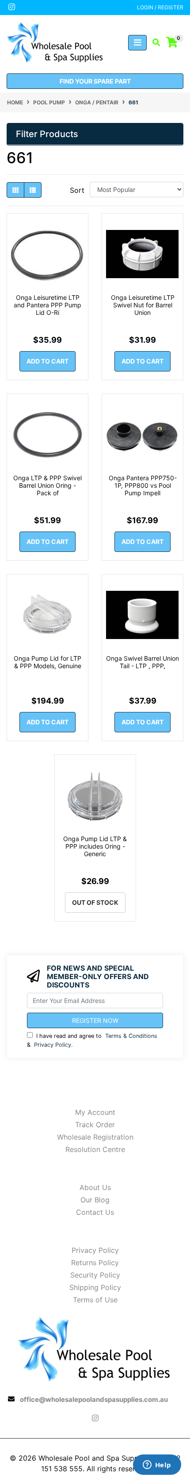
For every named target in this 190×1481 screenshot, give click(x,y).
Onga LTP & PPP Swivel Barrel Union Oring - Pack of (47, 485)
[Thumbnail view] (15, 190)
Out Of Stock (95, 902)
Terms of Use (95, 1299)
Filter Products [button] (47, 134)
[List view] (33, 190)
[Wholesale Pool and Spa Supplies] (55, 41)
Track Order (95, 1124)
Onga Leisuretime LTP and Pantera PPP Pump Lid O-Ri (47, 305)
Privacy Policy (52, 1044)
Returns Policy (95, 1262)
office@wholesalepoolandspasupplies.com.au (94, 1399)
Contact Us (95, 1212)
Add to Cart (47, 361)
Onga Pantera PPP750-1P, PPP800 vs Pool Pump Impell (143, 485)
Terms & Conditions (131, 1036)
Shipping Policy (95, 1287)
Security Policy (95, 1275)
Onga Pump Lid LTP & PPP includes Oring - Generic (95, 846)
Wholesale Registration (95, 1137)
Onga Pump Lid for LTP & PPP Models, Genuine (47, 662)
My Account (95, 1112)
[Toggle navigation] (137, 42)
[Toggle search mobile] (153, 42)
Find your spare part (95, 81)
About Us (95, 1187)
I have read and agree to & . (92, 1040)
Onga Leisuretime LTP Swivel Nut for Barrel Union (143, 305)
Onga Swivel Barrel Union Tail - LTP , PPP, (142, 662)
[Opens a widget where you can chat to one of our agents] (157, 1465)
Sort (77, 190)
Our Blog (95, 1199)
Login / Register (160, 7)
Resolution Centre (95, 1149)
